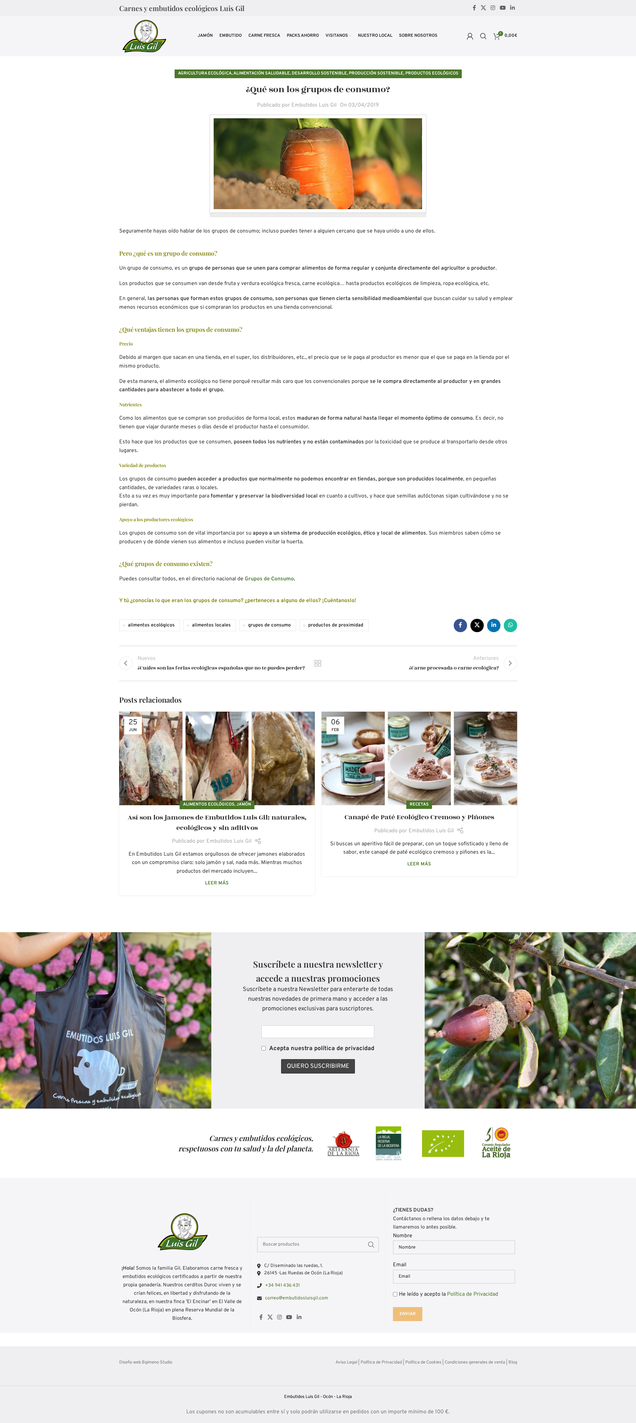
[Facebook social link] (474, 8)
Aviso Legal (346, 1362)
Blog (512, 1362)
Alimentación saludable (261, 73)
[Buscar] (483, 36)
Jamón (243, 804)
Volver (318, 663)
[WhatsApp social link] (510, 625)
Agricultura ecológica (205, 73)
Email (399, 1265)
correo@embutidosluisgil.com (296, 1298)
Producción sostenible (376, 73)
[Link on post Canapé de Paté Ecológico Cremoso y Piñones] (419, 758)
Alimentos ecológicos (208, 804)
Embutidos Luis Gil (314, 105)
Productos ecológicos (431, 73)
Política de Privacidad (472, 1294)
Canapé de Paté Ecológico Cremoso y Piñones (419, 817)
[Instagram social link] (492, 8)
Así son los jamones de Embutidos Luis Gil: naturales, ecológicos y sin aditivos (217, 822)
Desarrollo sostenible (319, 73)
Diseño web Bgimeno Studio (145, 1362)
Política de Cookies (423, 1362)
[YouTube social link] (502, 8)
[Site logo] (144, 36)
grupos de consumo (269, 625)
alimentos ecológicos (151, 625)
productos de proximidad (335, 625)
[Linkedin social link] (512, 8)
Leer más (217, 883)
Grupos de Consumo (269, 579)
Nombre (402, 1235)
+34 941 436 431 (282, 1285)
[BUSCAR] (371, 1244)
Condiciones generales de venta (475, 1362)
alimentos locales (211, 625)
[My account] (470, 36)
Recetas (419, 804)
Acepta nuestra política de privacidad (321, 1048)
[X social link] (483, 8)
